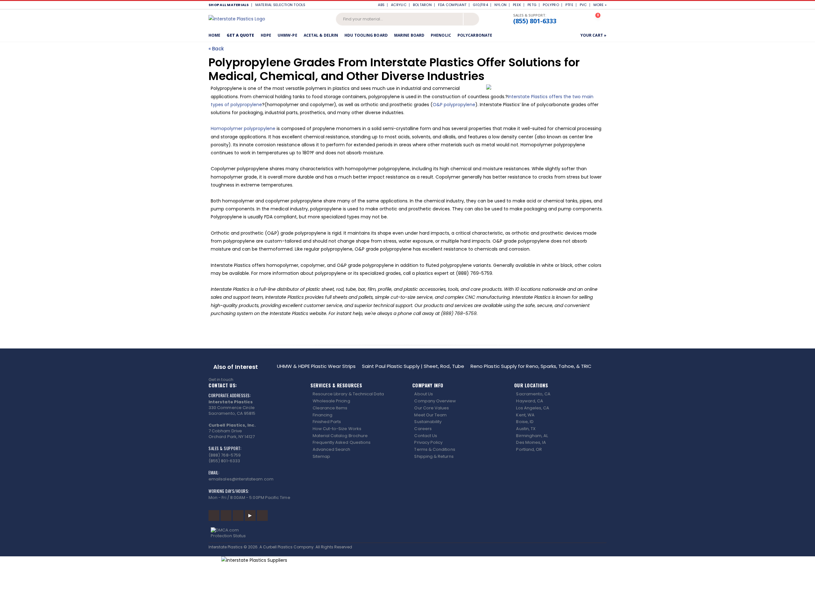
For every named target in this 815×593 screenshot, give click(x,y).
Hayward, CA (529, 401)
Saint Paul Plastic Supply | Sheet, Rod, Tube (413, 366)
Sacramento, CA (533, 394)
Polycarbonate (474, 35)
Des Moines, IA (531, 442)
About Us (423, 394)
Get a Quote (240, 35)
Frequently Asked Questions (342, 442)
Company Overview (435, 401)
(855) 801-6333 (534, 21)
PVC (583, 4)
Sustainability (428, 422)
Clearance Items (330, 408)
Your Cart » (593, 35)
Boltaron (422, 4)
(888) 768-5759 (225, 455)
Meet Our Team (430, 415)
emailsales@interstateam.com (241, 479)
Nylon (500, 4)
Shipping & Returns (433, 456)
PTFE (569, 4)
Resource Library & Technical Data (348, 394)
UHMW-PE (287, 35)
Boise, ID (525, 422)
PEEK (517, 4)
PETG (532, 4)
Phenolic (441, 35)
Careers (422, 429)
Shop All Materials (229, 4)
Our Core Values (431, 408)
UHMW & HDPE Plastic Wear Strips (316, 366)
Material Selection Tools (282, 4)
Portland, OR (529, 449)
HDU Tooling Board (366, 35)
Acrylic (399, 4)
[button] (598, 19)
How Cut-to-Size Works (337, 429)
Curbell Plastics (278, 547)
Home (214, 35)
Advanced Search (332, 449)
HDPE (266, 35)
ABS (381, 4)
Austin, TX (525, 429)
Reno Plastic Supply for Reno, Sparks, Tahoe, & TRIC (531, 366)
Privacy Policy (428, 442)
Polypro (551, 4)
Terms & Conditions (434, 449)
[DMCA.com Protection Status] (408, 533)
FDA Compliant (452, 4)
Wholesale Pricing (331, 401)
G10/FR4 (480, 4)
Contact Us (425, 436)
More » (600, 4)
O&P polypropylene (454, 104)
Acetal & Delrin (321, 35)
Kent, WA (525, 415)
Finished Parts (327, 422)
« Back (216, 48)
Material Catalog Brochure (340, 436)
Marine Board (409, 35)
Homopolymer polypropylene (243, 128)
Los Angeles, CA (532, 408)
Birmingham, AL (532, 436)
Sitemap (321, 456)
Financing (323, 415)
